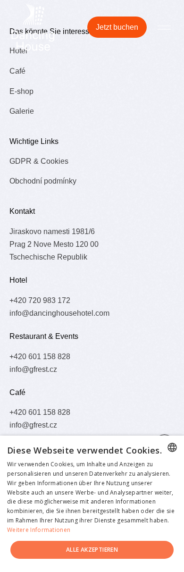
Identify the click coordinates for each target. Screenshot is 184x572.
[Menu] (164, 27)
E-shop (21, 91)
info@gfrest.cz (33, 369)
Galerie (21, 111)
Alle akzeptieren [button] (92, 550)
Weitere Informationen (38, 530)
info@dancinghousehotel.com (59, 313)
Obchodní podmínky (42, 181)
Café (17, 71)
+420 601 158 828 (39, 356)
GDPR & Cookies (38, 161)
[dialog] (92, 504)
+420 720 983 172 (39, 300)
